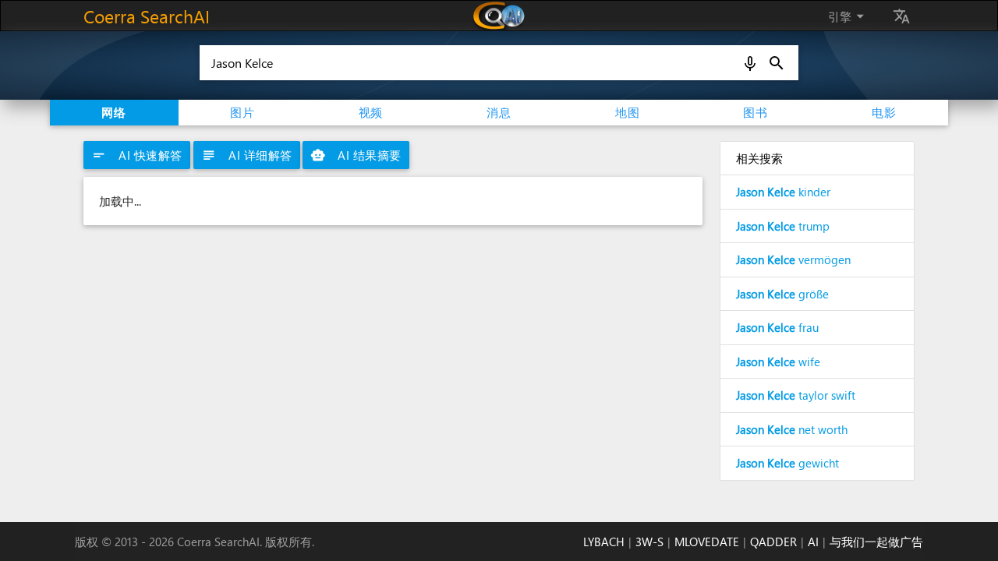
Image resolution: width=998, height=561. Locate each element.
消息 (499, 112)
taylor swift (795, 395)
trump (783, 226)
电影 (884, 112)
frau (777, 327)
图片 (242, 112)
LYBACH (604, 541)
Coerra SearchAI (146, 16)
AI (813, 541)
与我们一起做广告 (876, 541)
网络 (113, 112)
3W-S (649, 541)
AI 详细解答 (246, 155)
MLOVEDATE (706, 541)
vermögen (793, 259)
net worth (792, 429)
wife (778, 361)
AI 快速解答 (136, 155)
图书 (755, 112)
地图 (627, 112)
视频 (371, 112)
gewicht (787, 463)
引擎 (848, 16)
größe (782, 294)
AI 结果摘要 (356, 155)
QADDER (773, 541)
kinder (783, 191)
